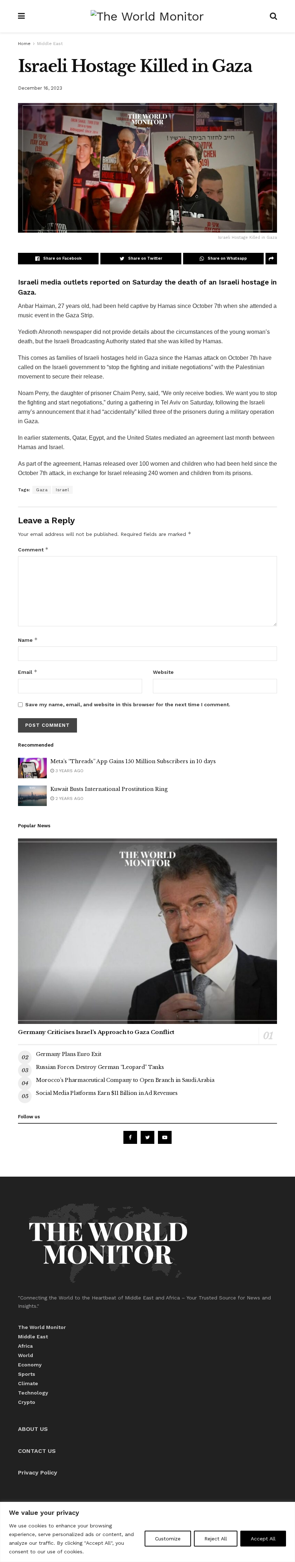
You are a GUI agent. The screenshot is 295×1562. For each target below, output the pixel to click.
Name (28, 639)
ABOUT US (33, 1429)
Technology (33, 1393)
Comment (33, 549)
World (25, 1355)
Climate (28, 1383)
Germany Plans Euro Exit (68, 1054)
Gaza (41, 489)
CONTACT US (37, 1450)
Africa (25, 1346)
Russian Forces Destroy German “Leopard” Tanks (100, 1067)
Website (163, 672)
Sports (26, 1374)
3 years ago (68, 770)
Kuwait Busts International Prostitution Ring (109, 789)
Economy (30, 1365)
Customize (168, 1538)
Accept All (263, 1538)
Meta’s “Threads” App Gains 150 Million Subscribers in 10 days (133, 761)
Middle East (50, 43)
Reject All (215, 1538)
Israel (62, 489)
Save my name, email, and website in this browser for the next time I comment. (127, 704)
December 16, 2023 (40, 88)
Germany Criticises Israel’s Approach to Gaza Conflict (96, 1032)
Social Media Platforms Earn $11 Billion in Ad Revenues (107, 1093)
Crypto (26, 1402)
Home (24, 43)
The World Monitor (42, 1327)
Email (27, 671)
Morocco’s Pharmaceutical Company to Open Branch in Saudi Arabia (125, 1080)
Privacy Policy (37, 1472)
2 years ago (68, 798)
